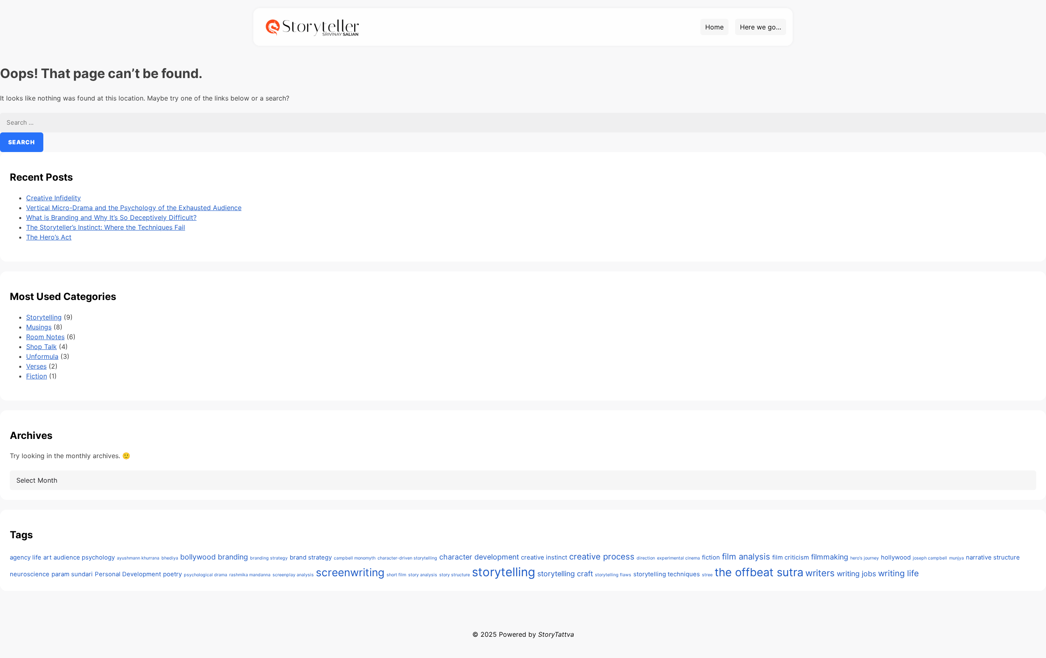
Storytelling (44, 317)
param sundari (72, 574)
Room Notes (45, 337)
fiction (711, 557)
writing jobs (856, 573)
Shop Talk (41, 346)
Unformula (42, 356)
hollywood (896, 557)
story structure (454, 574)
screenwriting (350, 572)
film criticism (790, 557)
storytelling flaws (613, 574)
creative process (602, 556)
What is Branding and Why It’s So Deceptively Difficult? (111, 217)
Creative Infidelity (53, 198)
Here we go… (760, 27)
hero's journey (864, 558)
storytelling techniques (666, 574)
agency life (25, 557)
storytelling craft (565, 573)
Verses (36, 366)
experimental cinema (678, 558)
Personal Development (128, 574)
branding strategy (269, 558)
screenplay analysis (293, 574)
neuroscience (29, 574)
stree (707, 574)
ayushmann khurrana (138, 558)
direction (646, 558)
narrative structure (993, 557)
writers (820, 573)
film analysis (746, 556)
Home (714, 27)
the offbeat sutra (759, 572)
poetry (172, 574)
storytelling (503, 572)
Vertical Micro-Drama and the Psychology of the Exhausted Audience (133, 208)
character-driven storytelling (407, 558)
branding (233, 557)
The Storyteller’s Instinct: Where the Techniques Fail (105, 227)
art (47, 557)
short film (396, 574)
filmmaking (829, 557)
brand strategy (311, 557)
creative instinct (544, 557)
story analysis (422, 574)
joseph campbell (930, 558)
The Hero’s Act (49, 237)
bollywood (198, 557)
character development (479, 557)
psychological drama (205, 574)
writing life (898, 573)
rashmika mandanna (249, 574)
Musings (38, 327)
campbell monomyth (354, 558)
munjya (956, 558)
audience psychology (84, 557)
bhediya (169, 558)
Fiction (36, 376)
